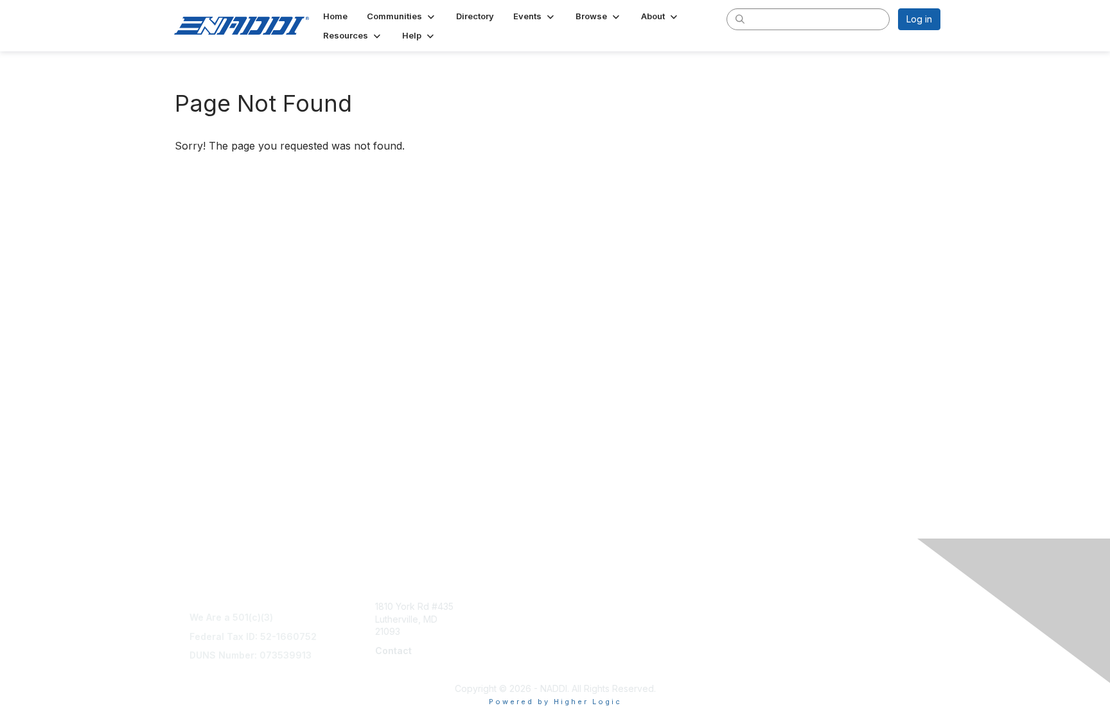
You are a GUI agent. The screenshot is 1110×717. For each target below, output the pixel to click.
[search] (740, 18)
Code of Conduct (783, 631)
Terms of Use (774, 606)
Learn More (584, 619)
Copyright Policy (781, 644)
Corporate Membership (609, 606)
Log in (919, 18)
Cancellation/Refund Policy (803, 619)
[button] (401, 16)
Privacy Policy (776, 657)
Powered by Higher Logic (555, 701)
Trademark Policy (783, 669)
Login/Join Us (588, 631)
